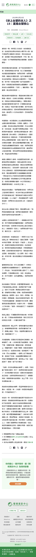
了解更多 (12, 554)
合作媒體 (18, 522)
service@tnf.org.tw (21, 539)
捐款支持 (23, 511)
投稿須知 (29, 522)
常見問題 (7, 522)
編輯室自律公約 (18, 519)
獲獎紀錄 (18, 525)
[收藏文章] (10, 42)
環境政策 (10, 38)
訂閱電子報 (12, 511)
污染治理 (29, 34)
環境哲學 (7, 34)
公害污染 (26, 38)
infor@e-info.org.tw (21, 541)
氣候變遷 (18, 38)
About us (7, 519)
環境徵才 (7, 517)
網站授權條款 (29, 519)
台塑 (22, 34)
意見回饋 (29, 525)
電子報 (26, 4)
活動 (18, 517)
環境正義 (15, 34)
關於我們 (29, 517)
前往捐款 (18, 484)
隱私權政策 (6, 525)
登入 (33, 5)
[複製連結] (26, 42)
